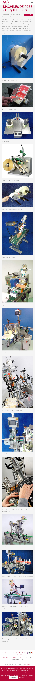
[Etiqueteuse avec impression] (17, 281)
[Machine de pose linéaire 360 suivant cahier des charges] (17, 562)
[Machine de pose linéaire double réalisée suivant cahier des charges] (17, 624)
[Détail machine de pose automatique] (17, 382)
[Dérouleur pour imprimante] (17, 56)
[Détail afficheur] (17, 432)
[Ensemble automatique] (17, 329)
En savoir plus (22, 677)
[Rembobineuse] (17, 125)
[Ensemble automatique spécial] (17, 529)
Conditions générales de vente (17, 657)
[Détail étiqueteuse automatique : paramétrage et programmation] (17, 482)
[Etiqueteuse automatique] (17, 233)
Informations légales (6, 655)
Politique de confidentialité (18, 655)
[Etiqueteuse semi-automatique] (17, 161)
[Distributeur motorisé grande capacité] (17, 195)
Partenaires (29, 655)
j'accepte (13, 677)
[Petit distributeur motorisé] (17, 95)
